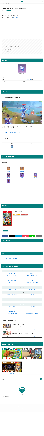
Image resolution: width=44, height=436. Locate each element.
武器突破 (7, 51)
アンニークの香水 (12, 306)
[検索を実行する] (41, 379)
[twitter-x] (22, 400)
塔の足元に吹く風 (32, 289)
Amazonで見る (16, 214)
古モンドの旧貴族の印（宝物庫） (12, 313)
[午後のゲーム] (22, 1)
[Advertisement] (22, 28)
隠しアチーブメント (12, 246)
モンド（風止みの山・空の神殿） (12, 258)
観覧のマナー (12, 284)
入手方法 (6, 45)
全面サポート (32, 280)
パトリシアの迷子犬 (32, 309)
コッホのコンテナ (12, 309)
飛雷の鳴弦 (8, 171)
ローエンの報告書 (12, 311)
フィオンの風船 (32, 306)
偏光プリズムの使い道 (9, 49)
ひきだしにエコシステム (12, 282)
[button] (5, 236)
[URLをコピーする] (39, 236)
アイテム (9, 10)
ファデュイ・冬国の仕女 (26, 79)
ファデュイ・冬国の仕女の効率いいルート (12, 132)
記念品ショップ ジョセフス (11, 296)
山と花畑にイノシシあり (12, 289)
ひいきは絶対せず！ (32, 284)
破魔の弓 (22, 177)
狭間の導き (32, 273)
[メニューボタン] (1, 1)
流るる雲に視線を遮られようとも (32, 275)
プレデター (8, 184)
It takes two (11, 373)
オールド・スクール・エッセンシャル (12, 275)
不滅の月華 (22, 171)
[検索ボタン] (42, 1)
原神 (6, 10)
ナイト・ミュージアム (12, 280)
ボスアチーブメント (32, 246)
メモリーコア (32, 294)
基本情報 (6, 43)
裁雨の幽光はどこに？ (12, 278)
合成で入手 (8, 47)
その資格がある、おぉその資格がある (32, 282)
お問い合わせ (18, 406)
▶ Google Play (35, 329)
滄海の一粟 (32, 278)
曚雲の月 (35, 177)
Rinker (16, 212)
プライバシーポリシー (24, 406)
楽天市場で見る (24, 214)
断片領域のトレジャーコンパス (12, 294)
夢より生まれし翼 (12, 273)
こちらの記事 (15, 17)
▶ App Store (19, 329)
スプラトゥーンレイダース (17, 211)
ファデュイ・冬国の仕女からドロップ (12, 46)
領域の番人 (12, 301)
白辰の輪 (8, 177)
